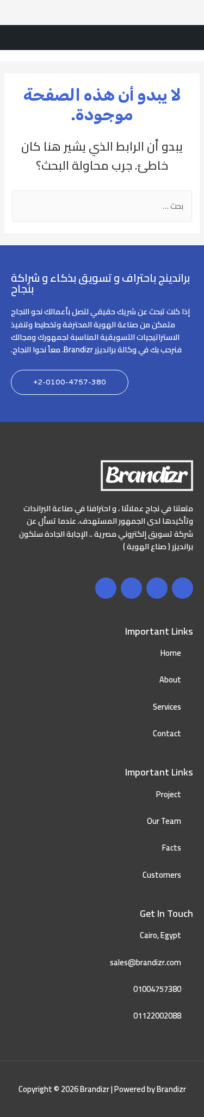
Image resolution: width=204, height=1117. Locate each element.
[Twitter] (157, 588)
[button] (69, 382)
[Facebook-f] (182, 588)
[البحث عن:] (101, 205)
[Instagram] (131, 588)
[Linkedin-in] (105, 588)
